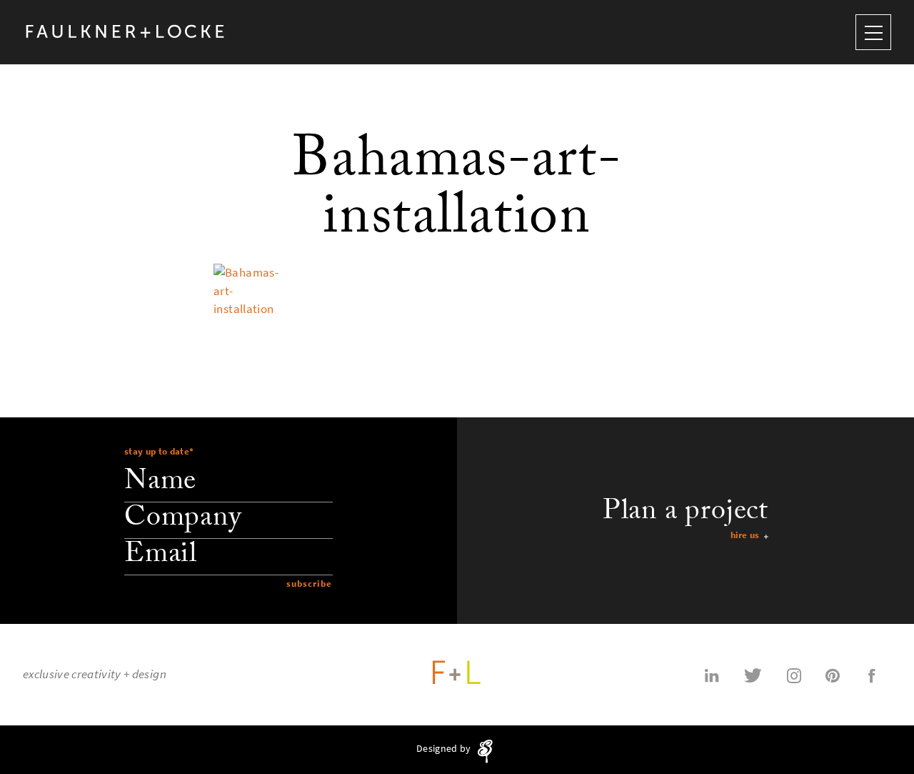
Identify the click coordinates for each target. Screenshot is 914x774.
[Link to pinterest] (832, 674)
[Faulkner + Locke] (125, 31)
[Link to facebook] (872, 674)
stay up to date (159, 451)
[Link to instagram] (794, 674)
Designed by (444, 749)
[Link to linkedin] (712, 674)
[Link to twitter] (753, 674)
